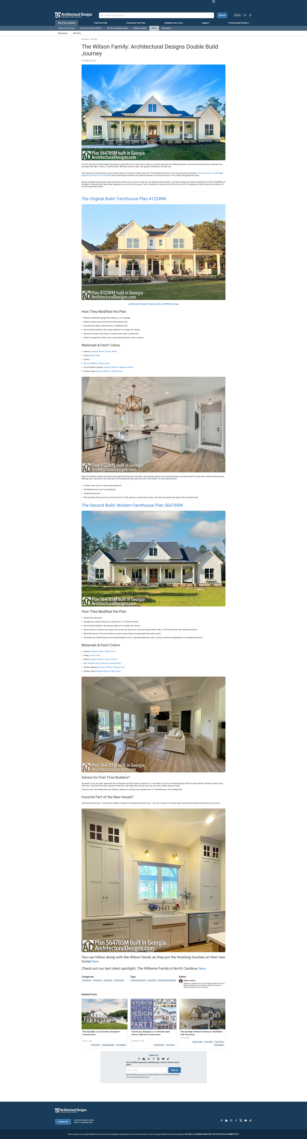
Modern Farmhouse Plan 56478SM (96, 175)
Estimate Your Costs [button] (173, 23)
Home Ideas (97, 980)
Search (222, 15)
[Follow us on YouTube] (163, 1058)
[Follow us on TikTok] (167, 1058)
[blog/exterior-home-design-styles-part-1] (153, 1014)
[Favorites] (245, 15)
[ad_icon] (73, 15)
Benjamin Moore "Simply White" (104, 351)
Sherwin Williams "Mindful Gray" (109, 371)
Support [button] (205, 23)
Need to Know (119, 980)
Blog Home (62, 33)
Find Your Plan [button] (100, 23)
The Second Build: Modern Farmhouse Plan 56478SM (132, 505)
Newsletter (166, 28)
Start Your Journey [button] (66, 23)
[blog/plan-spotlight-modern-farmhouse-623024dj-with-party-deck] (202, 1014)
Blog (154, 28)
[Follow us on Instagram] (148, 1058)
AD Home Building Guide (117, 28)
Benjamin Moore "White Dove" (103, 651)
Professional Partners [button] (238, 23)
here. (202, 968)
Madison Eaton (190, 980)
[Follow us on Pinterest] (139, 1058)
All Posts (77, 33)
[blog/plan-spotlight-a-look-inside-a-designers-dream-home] (104, 1014)
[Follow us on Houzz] (143, 1058)
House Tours (108, 980)
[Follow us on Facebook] (153, 1058)
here (95, 961)
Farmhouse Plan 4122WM (208, 173)
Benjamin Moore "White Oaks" (108, 671)
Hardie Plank (95, 355)
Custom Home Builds (138, 980)
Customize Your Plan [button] (135, 23)
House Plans (152, 980)
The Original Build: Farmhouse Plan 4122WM (124, 198)
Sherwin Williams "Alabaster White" (118, 367)
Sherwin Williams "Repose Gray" (96, 363)
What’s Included (140, 28)
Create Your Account (66, 28)
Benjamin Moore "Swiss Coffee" (103, 659)
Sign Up (174, 1070)
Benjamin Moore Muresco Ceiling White (104, 663)
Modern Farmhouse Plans (166, 980)
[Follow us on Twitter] (158, 1058)
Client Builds (87, 980)
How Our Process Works (91, 28)
